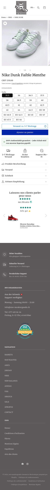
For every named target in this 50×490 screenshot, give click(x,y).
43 (7, 110)
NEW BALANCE (11, 381)
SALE (7, 402)
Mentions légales (12, 444)
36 (19, 95)
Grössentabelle (7, 88)
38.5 (19, 100)
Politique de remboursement (29, 477)
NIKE (10, 17)
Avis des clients (11, 454)
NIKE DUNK (19, 17)
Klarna (7, 439)
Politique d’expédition (19, 484)
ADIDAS (8, 386)
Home (3, 17)
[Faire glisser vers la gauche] (19, 70)
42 (31, 105)
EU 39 (42, 110)
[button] (4, 7)
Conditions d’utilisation (36, 481)
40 (42, 100)
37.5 (42, 95)
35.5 (7, 95)
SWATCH (8, 397)
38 (7, 100)
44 (19, 110)
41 (19, 105)
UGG (6, 391)
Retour (7, 428)
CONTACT (9, 412)
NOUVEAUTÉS (11, 360)
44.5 (31, 110)
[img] (25, 198)
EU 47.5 (7, 120)
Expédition (9, 449)
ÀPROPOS (9, 407)
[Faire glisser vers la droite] (30, 70)
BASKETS (9, 355)
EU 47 (42, 115)
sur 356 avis (23, 202)
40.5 (7, 105)
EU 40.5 (7, 115)
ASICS (7, 365)
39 (30, 100)
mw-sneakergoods (15, 474)
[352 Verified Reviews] (25, 340)
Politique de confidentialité (16, 481)
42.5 (42, 105)
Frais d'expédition (17, 83)
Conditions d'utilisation (15, 433)
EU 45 (30, 115)
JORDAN (8, 370)
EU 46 (19, 120)
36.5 (31, 95)
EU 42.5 (19, 115)
